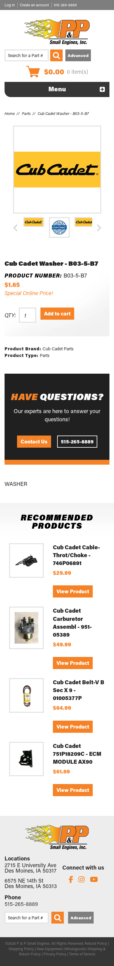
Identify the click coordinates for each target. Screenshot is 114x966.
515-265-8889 (65, 4)
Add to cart (57, 313)
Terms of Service (82, 953)
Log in (10, 4)
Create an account (34, 4)
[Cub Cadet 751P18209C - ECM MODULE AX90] (26, 759)
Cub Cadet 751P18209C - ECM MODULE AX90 (77, 753)
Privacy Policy (54, 953)
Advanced (78, 55)
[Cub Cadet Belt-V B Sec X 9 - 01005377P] (26, 695)
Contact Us (34, 441)
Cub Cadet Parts (58, 349)
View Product (73, 591)
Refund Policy (96, 943)
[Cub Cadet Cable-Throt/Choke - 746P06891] (26, 560)
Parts (26, 113)
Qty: (10, 315)
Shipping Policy (21, 948)
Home (10, 113)
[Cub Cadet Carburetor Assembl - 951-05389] (26, 628)
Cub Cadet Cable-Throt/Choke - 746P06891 (76, 555)
